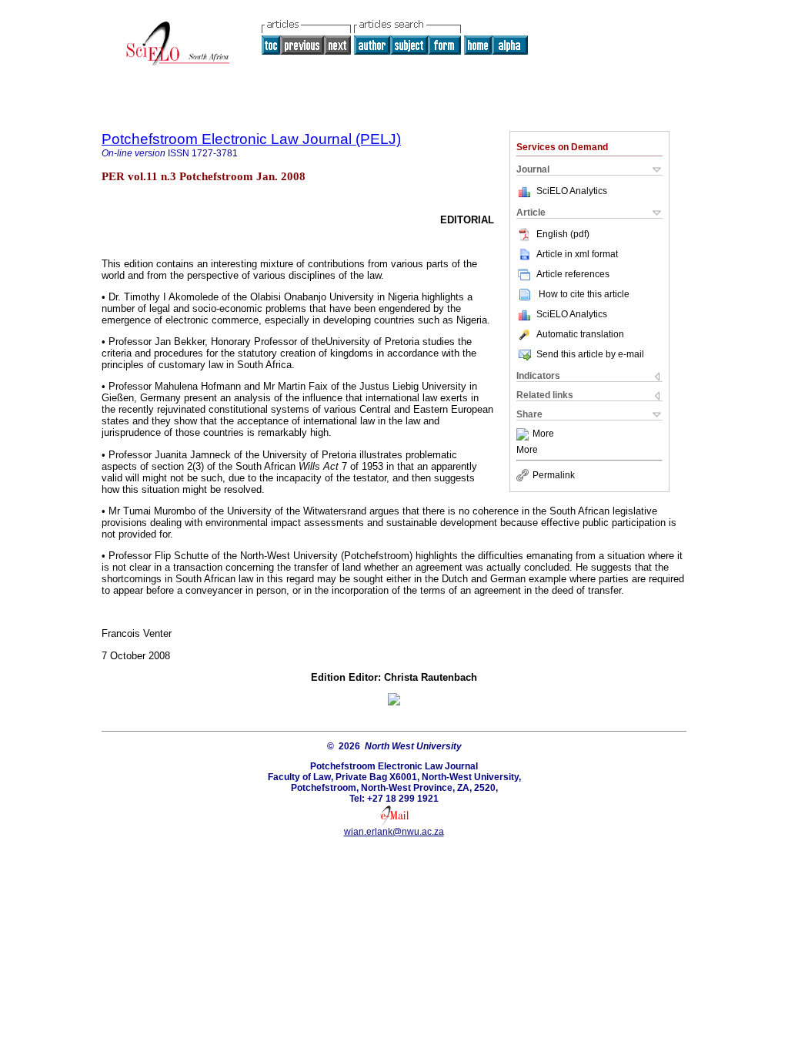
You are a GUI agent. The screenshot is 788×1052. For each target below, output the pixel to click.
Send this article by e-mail (590, 354)
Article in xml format (577, 254)
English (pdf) (562, 234)
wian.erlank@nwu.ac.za (394, 831)
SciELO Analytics (571, 191)
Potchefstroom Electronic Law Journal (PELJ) (251, 139)
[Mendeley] (524, 434)
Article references (572, 274)
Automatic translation (580, 334)
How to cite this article (584, 294)
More (543, 434)
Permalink (554, 475)
